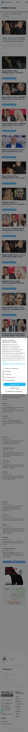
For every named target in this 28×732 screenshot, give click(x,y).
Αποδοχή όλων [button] (14, 384)
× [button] (24, 339)
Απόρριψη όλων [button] (14, 388)
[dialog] (14, 366)
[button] (14, 364)
